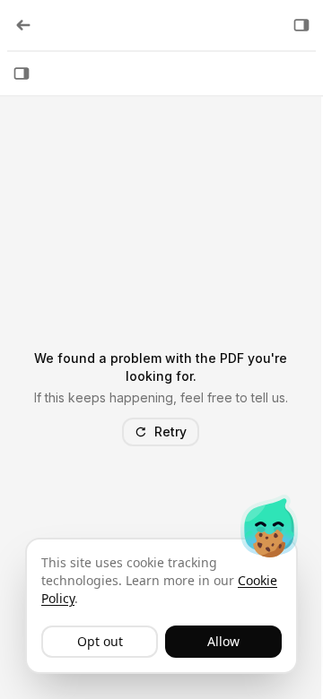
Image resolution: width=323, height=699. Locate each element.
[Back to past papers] (23, 25)
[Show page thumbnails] (21, 73)
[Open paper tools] (301, 25)
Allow (223, 641)
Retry (170, 431)
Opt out (100, 641)
